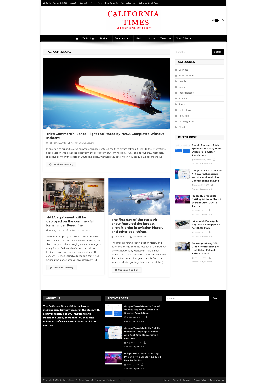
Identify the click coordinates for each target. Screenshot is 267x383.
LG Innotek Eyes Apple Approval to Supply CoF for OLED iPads (206, 224)
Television (165, 38)
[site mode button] (215, 20)
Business (105, 38)
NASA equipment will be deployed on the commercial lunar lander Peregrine (70, 221)
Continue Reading (63, 164)
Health (139, 38)
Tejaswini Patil (139, 236)
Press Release (186, 92)
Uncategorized (186, 121)
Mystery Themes (123, 380)
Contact (83, 3)
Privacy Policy (97, 3)
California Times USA (61, 306)
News (181, 87)
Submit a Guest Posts (148, 3)
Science (182, 98)
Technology (89, 38)
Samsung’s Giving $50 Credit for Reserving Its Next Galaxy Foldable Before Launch (206, 248)
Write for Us (112, 3)
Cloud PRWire (183, 38)
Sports (151, 38)
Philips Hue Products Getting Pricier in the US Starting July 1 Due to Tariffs (206, 201)
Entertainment (123, 38)
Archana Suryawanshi (82, 142)
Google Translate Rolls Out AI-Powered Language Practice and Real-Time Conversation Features (208, 175)
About (73, 3)
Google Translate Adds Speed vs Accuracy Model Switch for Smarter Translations (207, 150)
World (181, 127)
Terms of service (128, 3)
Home (166, 380)
